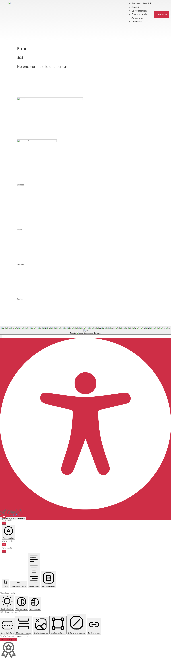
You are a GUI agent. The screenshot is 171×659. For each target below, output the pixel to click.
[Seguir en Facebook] (19, 307)
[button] (1, 336)
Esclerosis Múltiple (141, 3)
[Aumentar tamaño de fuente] (4, 516)
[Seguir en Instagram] (30, 307)
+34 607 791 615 (34, 276)
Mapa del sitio (23, 257)
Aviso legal (22, 242)
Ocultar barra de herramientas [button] (13, 518)
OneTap (15, 515)
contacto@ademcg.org (34, 281)
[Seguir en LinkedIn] (25, 307)
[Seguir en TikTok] (36, 307)
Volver (24, 77)
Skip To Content (7, 636)
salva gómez (71, 314)
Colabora (161, 14)
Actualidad (137, 17)
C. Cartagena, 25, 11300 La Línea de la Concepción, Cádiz (52, 287)
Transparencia (139, 14)
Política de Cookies (25, 247)
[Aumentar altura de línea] (4, 544)
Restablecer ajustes (8, 639)
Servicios (136, 7)
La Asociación (139, 10)
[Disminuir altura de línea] (4, 551)
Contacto (136, 21)
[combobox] (85, 331)
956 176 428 (31, 271)
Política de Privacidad (26, 236)
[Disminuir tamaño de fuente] (4, 523)
